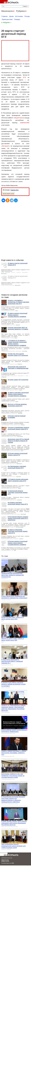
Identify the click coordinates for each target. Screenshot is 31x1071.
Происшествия (7, 19)
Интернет (5, 146)
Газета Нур (14, 190)
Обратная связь (5, 860)
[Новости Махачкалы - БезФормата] (9, 2)
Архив (11, 16)
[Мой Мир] (16, 200)
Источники (19, 16)
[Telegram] (12, 200)
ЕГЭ (24, 77)
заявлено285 (24, 122)
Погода (27, 16)
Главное (4, 16)
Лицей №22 (18, 118)
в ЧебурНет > (6, 22)
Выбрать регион (5, 861)
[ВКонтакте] (3, 200)
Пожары (17, 19)
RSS (13, 863)
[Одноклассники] (7, 200)
